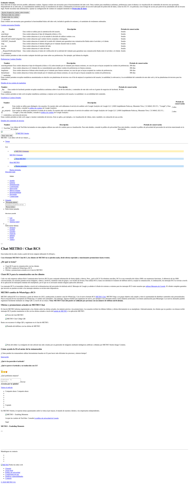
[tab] (94, 25)
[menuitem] (99, 228)
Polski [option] (12, 237)
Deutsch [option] (12, 228)
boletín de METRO (60, 311)
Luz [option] (11, 218)
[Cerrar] (29, 138)
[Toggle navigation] (2, 243)
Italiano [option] (12, 235)
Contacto (8, 478)
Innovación (5, 357)
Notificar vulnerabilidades (14, 476)
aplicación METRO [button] (77, 311)
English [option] (12, 230)
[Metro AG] (12, 133)
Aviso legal (9, 470)
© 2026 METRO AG (8, 482)
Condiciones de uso (12, 474)
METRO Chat (101, 297)
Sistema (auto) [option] (14, 222)
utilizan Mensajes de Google (155, 286)
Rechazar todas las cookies (10, 15)
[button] (7, 141)
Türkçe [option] (12, 239)
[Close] (2, 370)
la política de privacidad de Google (46, 418)
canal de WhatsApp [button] (68, 297)
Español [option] (12, 232)
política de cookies (35, 108)
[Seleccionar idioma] (6, 224)
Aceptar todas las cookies (10, 17)
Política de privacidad (12, 472)
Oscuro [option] (12, 220)
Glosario (8, 468)
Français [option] (12, 233)
